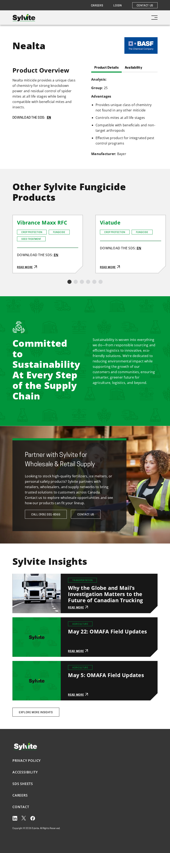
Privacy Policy (26, 760)
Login (117, 5)
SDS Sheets (22, 783)
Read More (21, 218)
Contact (20, 807)
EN (49, 117)
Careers (97, 5)
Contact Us (145, 5)
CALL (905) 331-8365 (45, 514)
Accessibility (25, 772)
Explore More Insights (36, 712)
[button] (69, 282)
